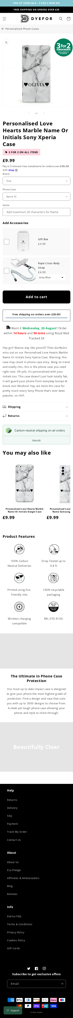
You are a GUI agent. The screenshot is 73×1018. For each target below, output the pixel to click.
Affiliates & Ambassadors (23, 878)
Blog (10, 886)
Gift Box (43, 239)
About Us (13, 862)
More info (36, 440)
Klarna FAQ (14, 916)
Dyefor (40, 1012)
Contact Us (14, 840)
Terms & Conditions (19, 924)
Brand (6, 173)
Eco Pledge (14, 870)
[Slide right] (44, 113)
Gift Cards (13, 948)
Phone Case (9, 189)
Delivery (12, 808)
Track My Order (17, 831)
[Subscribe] (62, 984)
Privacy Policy (15, 932)
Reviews (12, 894)
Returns (12, 800)
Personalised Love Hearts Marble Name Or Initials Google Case (25, 510)
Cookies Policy (16, 940)
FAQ (9, 815)
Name (6, 205)
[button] (4, 19)
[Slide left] (29, 113)
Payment (12, 823)
